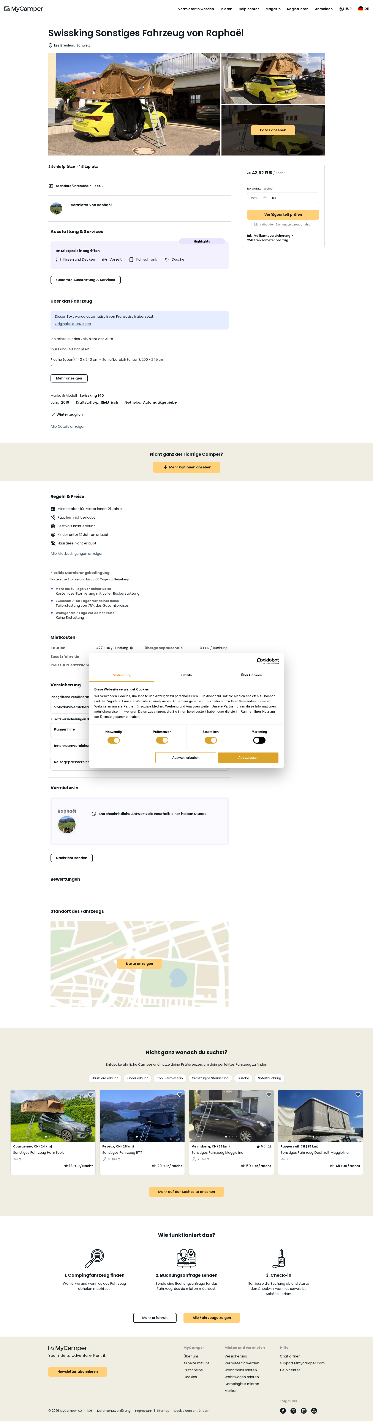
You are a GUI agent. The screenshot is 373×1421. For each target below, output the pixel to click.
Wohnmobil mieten (240, 1370)
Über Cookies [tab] (251, 675)
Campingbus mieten (241, 1383)
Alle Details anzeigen (68, 426)
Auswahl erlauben (185, 757)
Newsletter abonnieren (77, 1371)
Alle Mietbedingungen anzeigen (77, 553)
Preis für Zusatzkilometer (74, 665)
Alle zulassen (248, 757)
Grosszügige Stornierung (210, 1078)
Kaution (58, 647)
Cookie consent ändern (191, 1411)
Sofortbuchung (269, 1078)
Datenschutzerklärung (114, 1411)
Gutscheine (193, 1370)
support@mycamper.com (302, 1363)
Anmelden (324, 8)
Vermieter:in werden (196, 8)
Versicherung (235, 1356)
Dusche (243, 1078)
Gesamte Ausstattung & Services (85, 279)
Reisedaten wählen (260, 189)
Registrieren (297, 8)
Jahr (54, 402)
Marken (230, 1390)
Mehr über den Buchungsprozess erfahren (283, 224)
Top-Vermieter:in (170, 1078)
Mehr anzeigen (69, 378)
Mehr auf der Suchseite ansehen (186, 1191)
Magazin (273, 8)
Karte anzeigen (139, 963)
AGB (90, 1411)
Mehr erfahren (155, 1317)
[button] (345, 8)
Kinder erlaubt (137, 1078)
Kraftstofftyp (87, 402)
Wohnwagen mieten (241, 1376)
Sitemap (163, 1411)
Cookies (190, 1376)
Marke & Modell (64, 395)
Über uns (191, 1356)
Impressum (143, 1411)
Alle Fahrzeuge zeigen (212, 1317)
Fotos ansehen (273, 130)
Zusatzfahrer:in (65, 656)
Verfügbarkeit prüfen (283, 214)
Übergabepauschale (164, 647)
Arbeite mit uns (196, 1363)
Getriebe (132, 402)
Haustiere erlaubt (105, 1078)
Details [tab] (186, 675)
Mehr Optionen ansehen (190, 467)
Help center (249, 8)
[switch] (162, 740)
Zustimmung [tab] (121, 675)
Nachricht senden (71, 857)
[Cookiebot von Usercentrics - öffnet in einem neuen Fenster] (260, 661)
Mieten (226, 8)
